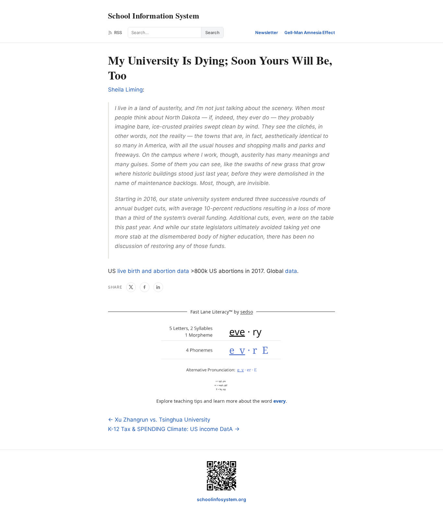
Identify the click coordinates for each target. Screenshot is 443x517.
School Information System (153, 15)
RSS (118, 32)
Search (212, 32)
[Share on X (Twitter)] (131, 287)
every (279, 401)
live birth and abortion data (153, 271)
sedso (246, 312)
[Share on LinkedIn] (158, 287)
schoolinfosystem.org (221, 499)
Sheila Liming (125, 89)
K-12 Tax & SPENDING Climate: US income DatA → (174, 429)
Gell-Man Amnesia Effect (309, 32)
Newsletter (266, 32)
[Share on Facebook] (145, 287)
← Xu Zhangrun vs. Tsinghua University (159, 419)
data (291, 271)
